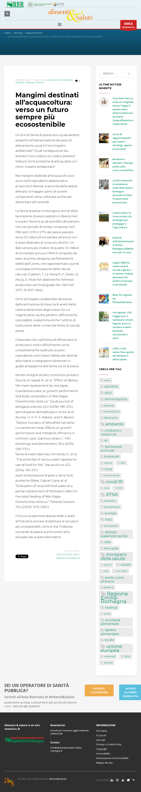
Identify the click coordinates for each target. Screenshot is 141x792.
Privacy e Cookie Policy (109, 744)
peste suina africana (112, 579)
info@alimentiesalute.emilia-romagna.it (66, 749)
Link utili (100, 740)
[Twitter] (128, 780)
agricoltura (111, 386)
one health (122, 571)
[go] (129, 74)
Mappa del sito (104, 762)
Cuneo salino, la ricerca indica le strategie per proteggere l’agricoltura (122, 220)
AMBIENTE (30, 82)
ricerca (111, 607)
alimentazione (116, 399)
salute (107, 614)
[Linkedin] (112, 780)
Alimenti (19, 82)
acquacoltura (64, 554)
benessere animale (111, 448)
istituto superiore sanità (114, 534)
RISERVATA (128, 25)
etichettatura (112, 507)
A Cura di (101, 735)
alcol (108, 393)
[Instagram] (117, 780)
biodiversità (111, 456)
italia (107, 542)
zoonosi (108, 662)
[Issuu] (134, 780)
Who (127, 656)
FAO (108, 519)
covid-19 (114, 481)
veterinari (109, 656)
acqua (107, 380)
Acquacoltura (55, 80)
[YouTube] (123, 780)
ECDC (119, 488)
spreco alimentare (110, 632)
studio (109, 640)
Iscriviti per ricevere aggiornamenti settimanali (69, 732)
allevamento (111, 417)
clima (108, 469)
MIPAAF (108, 565)
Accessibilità (103, 753)
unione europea (111, 648)
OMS (106, 571)
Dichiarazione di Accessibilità (112, 758)
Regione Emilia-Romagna (114, 597)
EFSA (112, 494)
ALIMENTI (68, 80)
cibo (123, 462)
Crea (106, 488)
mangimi (60, 558)
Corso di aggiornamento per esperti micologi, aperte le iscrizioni (122, 142)
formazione (111, 525)
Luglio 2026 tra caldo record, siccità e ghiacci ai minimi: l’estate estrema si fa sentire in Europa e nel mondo (123, 273)
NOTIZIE (40, 82)
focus (76, 554)
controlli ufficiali (112, 475)
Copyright (101, 749)
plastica (108, 587)
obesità (126, 564)
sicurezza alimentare (110, 622)
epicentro (110, 500)
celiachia (108, 463)
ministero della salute (114, 556)
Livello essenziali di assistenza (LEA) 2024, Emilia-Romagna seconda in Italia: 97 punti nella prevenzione (123, 191)
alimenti (109, 405)
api (106, 440)
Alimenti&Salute (111, 411)
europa (110, 513)
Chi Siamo (101, 730)
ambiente (115, 424)
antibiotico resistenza (111, 432)
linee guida (111, 548)
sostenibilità (73, 558)
